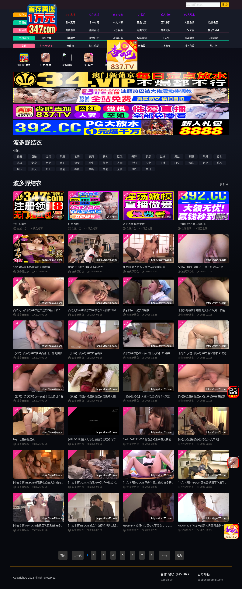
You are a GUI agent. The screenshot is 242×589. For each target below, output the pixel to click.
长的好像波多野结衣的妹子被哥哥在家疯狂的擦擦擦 (208, 396)
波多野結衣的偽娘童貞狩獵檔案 (31, 267)
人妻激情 (189, 22)
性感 (48, 156)
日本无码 (70, 22)
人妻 (119, 162)
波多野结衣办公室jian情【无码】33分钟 (146, 353)
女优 (24, 45)
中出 (91, 169)
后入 (19, 169)
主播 (162, 162)
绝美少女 (142, 30)
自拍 (34, 156)
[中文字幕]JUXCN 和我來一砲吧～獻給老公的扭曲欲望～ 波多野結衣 (108, 482)
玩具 (205, 156)
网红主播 (46, 38)
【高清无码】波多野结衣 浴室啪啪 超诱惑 (202, 353)
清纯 (91, 156)
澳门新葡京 (19, 224)
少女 (148, 162)
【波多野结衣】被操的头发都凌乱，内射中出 (204, 310)
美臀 (134, 156)
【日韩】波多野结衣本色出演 (85, 353)
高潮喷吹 (189, 38)
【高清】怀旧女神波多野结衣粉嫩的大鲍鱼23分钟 (97, 396)
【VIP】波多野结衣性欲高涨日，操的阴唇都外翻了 (43, 353)
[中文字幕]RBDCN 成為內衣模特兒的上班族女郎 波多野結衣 (103, 525)
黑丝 (177, 156)
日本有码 (94, 22)
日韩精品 (70, 38)
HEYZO (166, 38)
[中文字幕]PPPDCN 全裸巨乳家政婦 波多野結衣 (41, 525)
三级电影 (142, 22)
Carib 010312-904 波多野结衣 (85, 267)
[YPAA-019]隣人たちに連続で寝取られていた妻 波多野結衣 (102, 439)
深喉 (191, 162)
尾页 (179, 555)
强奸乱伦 (94, 30)
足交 (205, 162)
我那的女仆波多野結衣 (136, 310)
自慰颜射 (213, 38)
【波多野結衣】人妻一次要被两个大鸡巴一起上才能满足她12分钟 (161, 396)
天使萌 (70, 45)
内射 (105, 169)
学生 (91, 162)
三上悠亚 (166, 45)
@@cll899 (167, 579)
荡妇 (62, 162)
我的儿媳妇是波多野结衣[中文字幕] (198, 439)
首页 (63, 555)
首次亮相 (166, 30)
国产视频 (46, 22)
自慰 (219, 156)
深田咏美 (94, 45)
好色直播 (73, 224)
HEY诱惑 (189, 30)
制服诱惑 (46, 30)
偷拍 (19, 156)
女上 (48, 169)
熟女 (77, 162)
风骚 (62, 156)
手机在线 (24, 38)
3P (134, 169)
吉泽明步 (118, 45)
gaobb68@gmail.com (210, 579)
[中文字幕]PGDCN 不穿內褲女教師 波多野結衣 (150, 482)
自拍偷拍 (70, 30)
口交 (177, 162)
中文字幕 (118, 22)
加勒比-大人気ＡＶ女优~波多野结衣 (144, 267)
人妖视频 (118, 30)
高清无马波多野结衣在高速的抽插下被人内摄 (39, 310)
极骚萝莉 (142, 38)
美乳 (105, 156)
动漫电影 (118, 38)
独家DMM (213, 30)
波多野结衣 (46, 45)
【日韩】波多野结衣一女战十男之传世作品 (38, 396)
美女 (105, 162)
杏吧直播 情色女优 (134, 224)
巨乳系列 (166, 22)
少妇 (134, 162)
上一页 (78, 555)
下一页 (164, 555)
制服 (191, 156)
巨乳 (119, 156)
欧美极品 (213, 22)
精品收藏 (24, 30)
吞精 (77, 169)
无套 (119, 169)
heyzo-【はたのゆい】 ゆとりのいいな (200, 267)
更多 (222, 184)
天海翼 (141, 45)
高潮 (19, 162)
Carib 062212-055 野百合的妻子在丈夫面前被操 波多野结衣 (158, 439)
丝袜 (162, 156)
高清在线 (24, 22)
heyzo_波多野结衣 (24, 439)
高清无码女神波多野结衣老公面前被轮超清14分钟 (97, 310)
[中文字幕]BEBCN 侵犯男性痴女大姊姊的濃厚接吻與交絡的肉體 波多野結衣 (57, 482)
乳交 (219, 162)
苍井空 (213, 45)
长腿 (148, 156)
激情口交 (94, 38)
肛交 (34, 169)
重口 (148, 169)
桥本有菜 (189, 45)
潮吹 (34, 162)
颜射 (62, 169)
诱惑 (77, 156)
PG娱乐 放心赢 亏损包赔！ (193, 224)
